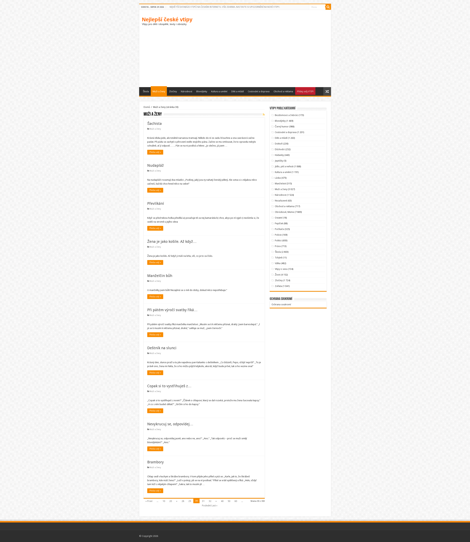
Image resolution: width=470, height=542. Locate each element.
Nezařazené (281, 200)
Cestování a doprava (259, 91)
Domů (147, 107)
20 (170, 501)
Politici (278, 240)
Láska (278, 177)
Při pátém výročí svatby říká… (172, 310)
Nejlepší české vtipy (167, 19)
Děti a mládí (237, 91)
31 (203, 501)
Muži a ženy (159, 91)
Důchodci (280, 149)
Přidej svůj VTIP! (305, 91)
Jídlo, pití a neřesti (284, 166)
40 (222, 501)
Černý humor (282, 126)
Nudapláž (155, 165)
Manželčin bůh (159, 275)
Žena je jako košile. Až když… (172, 241)
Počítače (279, 229)
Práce (278, 246)
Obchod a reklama (283, 91)
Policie (278, 234)
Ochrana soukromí (281, 304)
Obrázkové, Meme (284, 212)
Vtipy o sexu (281, 269)
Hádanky (279, 155)
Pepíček (279, 223)
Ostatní (278, 217)
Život (277, 274)
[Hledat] (328, 7)
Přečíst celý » (155, 152)
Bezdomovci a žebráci (286, 115)
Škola (146, 91)
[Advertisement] (235, 59)
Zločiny (173, 91)
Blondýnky (201, 91)
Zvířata (278, 286)
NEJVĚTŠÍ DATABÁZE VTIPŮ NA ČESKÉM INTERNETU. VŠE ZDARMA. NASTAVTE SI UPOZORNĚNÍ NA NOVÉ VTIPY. (225, 7)
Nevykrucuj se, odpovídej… (170, 424)
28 (183, 501)
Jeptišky (279, 160)
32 (210, 501)
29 (189, 501)
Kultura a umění (219, 91)
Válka (277, 263)
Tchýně (278, 257)
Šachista (154, 123)
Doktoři (279, 143)
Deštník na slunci (161, 348)
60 (235, 501)
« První (148, 501)
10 (163, 501)
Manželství (280, 183)
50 (229, 501)
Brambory (155, 462)
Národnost (186, 91)
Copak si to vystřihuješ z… (169, 386)
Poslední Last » (209, 505)
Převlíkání (155, 203)
